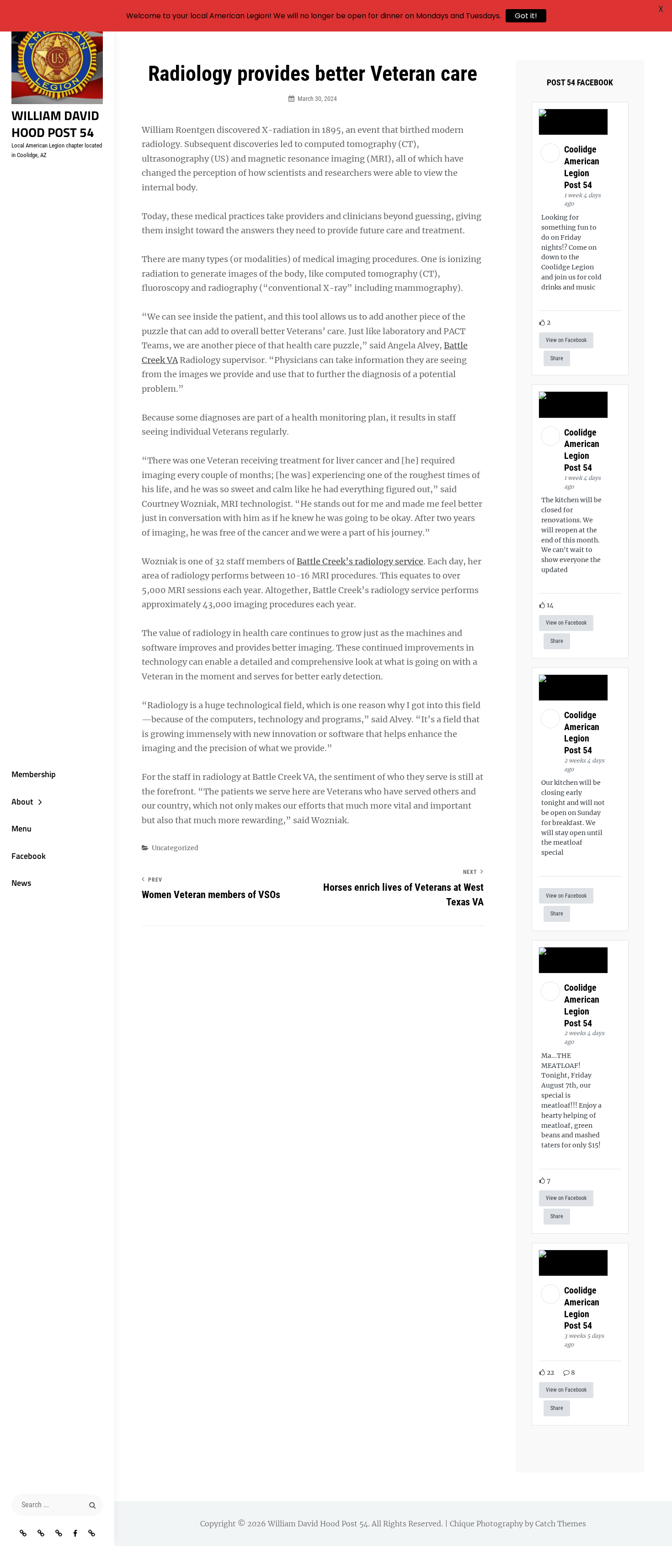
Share (556, 358)
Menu (21, 828)
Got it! (526, 16)
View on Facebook (566, 340)
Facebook (28, 856)
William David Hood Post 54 (55, 123)
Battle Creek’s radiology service (360, 561)
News (21, 883)
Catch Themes (560, 1523)
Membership (33, 774)
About (22, 801)
